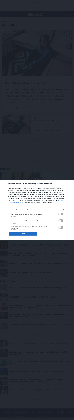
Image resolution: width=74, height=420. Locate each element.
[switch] (60, 214)
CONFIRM (23, 234)
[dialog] (37, 210)
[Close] (70, 184)
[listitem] (37, 210)
